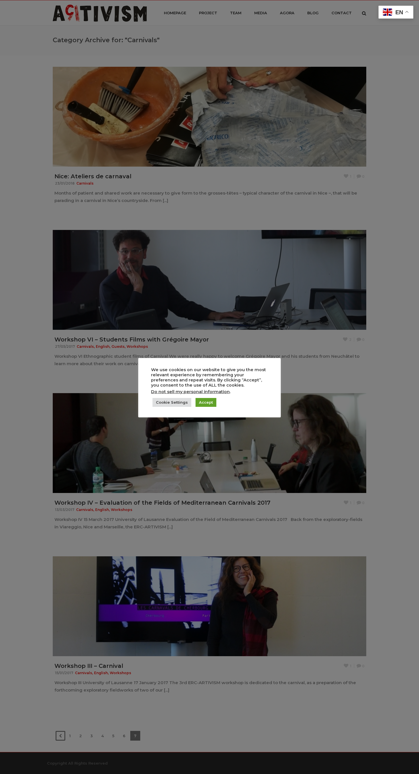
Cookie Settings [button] (172, 402)
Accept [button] (206, 402)
